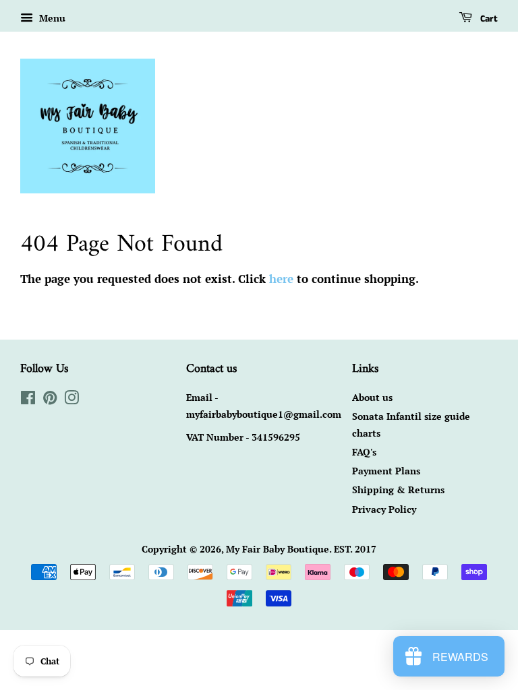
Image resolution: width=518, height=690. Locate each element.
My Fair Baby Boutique (277, 548)
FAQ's (364, 451)
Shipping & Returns (398, 489)
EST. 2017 (355, 548)
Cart (488, 19)
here (281, 278)
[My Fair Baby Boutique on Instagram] (71, 400)
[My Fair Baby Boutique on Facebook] (28, 400)
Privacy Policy (384, 509)
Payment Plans (386, 470)
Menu (50, 17)
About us (372, 397)
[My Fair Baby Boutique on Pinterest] (49, 400)
